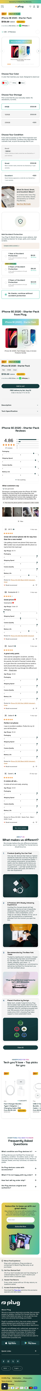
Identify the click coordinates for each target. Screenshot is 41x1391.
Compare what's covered (11, 245)
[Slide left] (2, 51)
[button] (2, 6)
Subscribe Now (20, 1226)
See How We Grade (24, 204)
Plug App (17, 1290)
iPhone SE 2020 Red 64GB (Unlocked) (22, 636)
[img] (8, 489)
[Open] (4, 1386)
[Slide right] (38, 51)
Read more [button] (13, 670)
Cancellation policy (20, 1381)
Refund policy (16, 1378)
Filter (21, 521)
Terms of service (7, 1381)
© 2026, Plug (6, 1378)
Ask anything (21, 480)
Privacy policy (27, 1378)
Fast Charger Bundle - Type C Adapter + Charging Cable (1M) (13, 1106)
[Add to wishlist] (37, 32)
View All (20, 1047)
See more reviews (20, 828)
